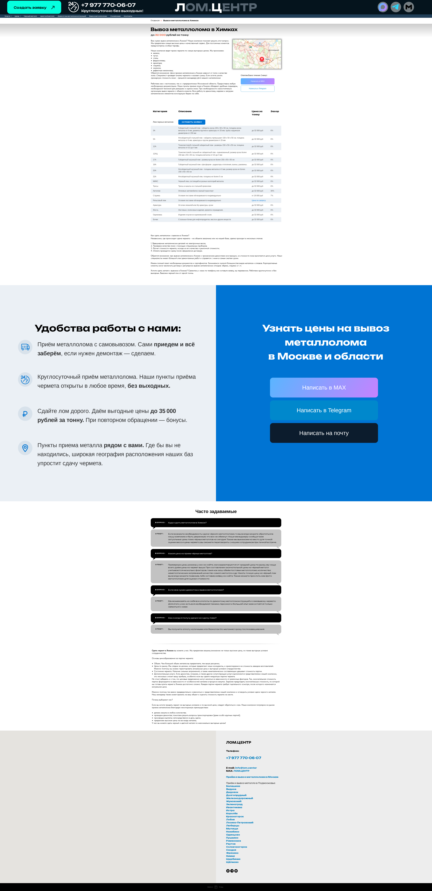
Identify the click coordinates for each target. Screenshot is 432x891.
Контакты (128, 16)
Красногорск (235, 816)
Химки (230, 856)
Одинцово (233, 834)
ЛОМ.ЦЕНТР (241, 771)
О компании (115, 16)
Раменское (233, 841)
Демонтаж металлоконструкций (72, 16)
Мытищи (232, 828)
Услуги (7, 16)
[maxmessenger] (228, 871)
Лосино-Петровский (239, 822)
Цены (17, 16)
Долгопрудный (236, 795)
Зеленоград (234, 804)
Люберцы (232, 825)
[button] (53, 7)
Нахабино (232, 831)
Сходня (231, 850)
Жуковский (233, 801)
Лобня (230, 819)
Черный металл (30, 16)
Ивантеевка (234, 807)
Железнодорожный (239, 798)
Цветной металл (47, 16)
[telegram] (232, 871)
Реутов (231, 844)
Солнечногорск (236, 847)
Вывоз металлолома (98, 16)
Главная (155, 20)
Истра (230, 810)
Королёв (232, 813)
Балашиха (233, 786)
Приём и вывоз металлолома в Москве (252, 777)
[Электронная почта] (236, 871)
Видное (231, 789)
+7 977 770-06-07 (243, 758)
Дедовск (232, 792)
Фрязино (232, 853)
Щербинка (233, 859)
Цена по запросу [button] (259, 200)
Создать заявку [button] (30, 8)
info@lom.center (246, 768)
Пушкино (232, 838)
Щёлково (232, 862)
